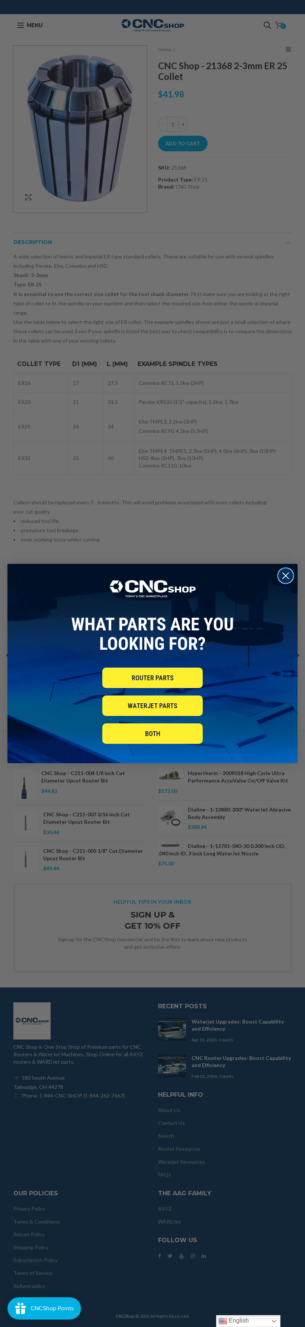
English (238, 1320)
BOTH (152, 734)
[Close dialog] (285, 575)
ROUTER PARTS (153, 678)
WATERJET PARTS (152, 706)
